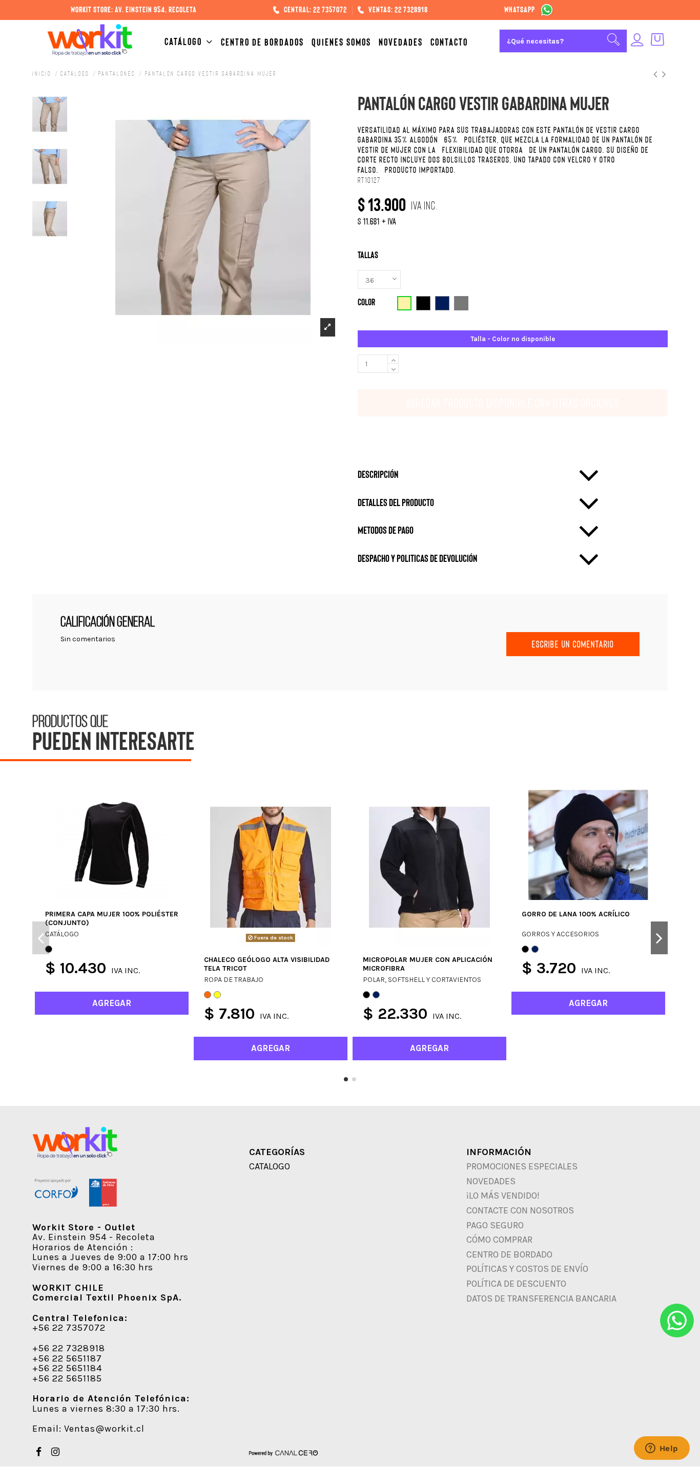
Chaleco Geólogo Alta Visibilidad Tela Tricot (267, 964)
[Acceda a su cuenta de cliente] (637, 41)
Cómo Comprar (499, 1239)
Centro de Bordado (509, 1254)
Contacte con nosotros (520, 1210)
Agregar (425, 402)
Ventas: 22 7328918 (398, 9)
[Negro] (366, 994)
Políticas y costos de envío (527, 1268)
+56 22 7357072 (69, 1327)
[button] (192, 41)
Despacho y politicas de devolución (417, 558)
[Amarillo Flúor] (217, 994)
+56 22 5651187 (67, 1358)
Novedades (491, 1181)
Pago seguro (495, 1225)
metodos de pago (386, 530)
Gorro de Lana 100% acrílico (576, 914)
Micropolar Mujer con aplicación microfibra (427, 964)
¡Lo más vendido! (503, 1195)
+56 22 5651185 (67, 1378)
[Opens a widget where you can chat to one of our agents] (661, 1449)
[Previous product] (657, 73)
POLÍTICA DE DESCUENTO (516, 1283)
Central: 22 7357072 (316, 9)
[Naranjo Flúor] (207, 994)
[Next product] (665, 73)
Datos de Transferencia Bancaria (541, 1298)
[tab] (479, 474)
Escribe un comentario (573, 644)
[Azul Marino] (376, 994)
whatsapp (519, 9)
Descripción (378, 474)
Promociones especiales (522, 1166)
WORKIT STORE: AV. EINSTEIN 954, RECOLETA (134, 9)
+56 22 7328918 (68, 1348)
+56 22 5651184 (67, 1368)
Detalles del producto (396, 502)
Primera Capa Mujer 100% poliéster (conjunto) (111, 918)
